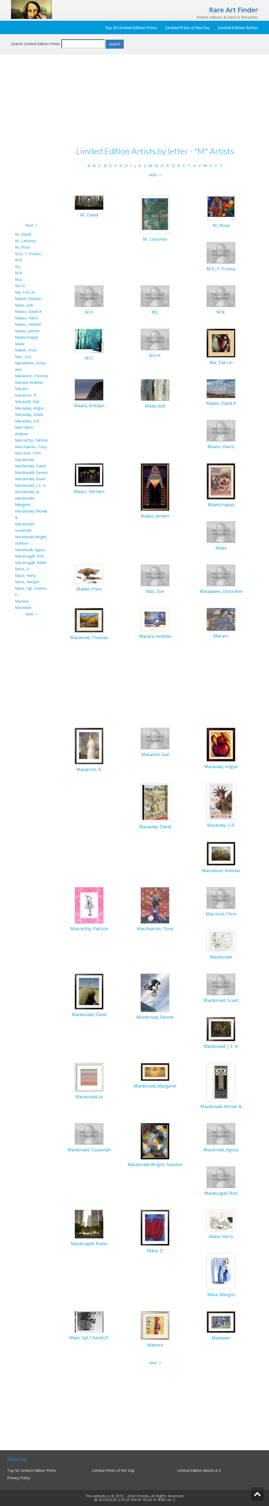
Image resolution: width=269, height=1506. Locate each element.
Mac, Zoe (23, 356)
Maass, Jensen (27, 330)
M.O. (19, 279)
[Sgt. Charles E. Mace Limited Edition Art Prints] (89, 1321)
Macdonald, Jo (27, 491)
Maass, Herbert (28, 324)
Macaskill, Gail (27, 401)
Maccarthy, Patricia (31, 440)
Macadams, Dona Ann (221, 591)
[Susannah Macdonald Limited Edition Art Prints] (89, 1133)
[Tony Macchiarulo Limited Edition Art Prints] (155, 904)
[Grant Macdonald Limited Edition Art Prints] (221, 983)
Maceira (22, 601)
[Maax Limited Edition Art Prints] (221, 531)
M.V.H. (20, 285)
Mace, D (22, 568)
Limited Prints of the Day (187, 27)
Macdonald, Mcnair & (221, 1106)
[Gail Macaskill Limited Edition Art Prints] (155, 738)
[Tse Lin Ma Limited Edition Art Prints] (221, 342)
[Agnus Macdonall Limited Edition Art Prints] (221, 1133)
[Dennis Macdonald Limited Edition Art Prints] (155, 992)
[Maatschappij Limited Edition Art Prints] (221, 481)
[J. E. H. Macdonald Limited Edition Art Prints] (221, 1028)
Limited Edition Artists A (197, 1470)
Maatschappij (26, 337)
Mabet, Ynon (26, 350)
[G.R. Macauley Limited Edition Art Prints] (221, 801)
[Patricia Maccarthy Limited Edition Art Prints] (89, 904)
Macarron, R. (26, 395)
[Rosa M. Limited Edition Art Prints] (221, 207)
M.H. (19, 259)
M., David (23, 234)
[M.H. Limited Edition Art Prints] (89, 295)
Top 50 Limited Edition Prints (131, 27)
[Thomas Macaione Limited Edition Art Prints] (89, 619)
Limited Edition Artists (238, 27)
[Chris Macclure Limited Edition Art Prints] (221, 897)
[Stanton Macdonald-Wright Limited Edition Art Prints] (155, 1140)
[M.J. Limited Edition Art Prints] (155, 295)
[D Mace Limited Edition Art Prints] (155, 1227)
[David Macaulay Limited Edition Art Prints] (155, 802)
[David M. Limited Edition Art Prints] (89, 202)
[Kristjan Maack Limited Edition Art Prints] (89, 389)
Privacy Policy (18, 1477)
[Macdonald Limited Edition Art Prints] (221, 940)
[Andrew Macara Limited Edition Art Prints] (155, 619)
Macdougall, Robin (30, 562)
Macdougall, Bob (29, 555)
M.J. (18, 266)
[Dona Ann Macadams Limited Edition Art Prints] (221, 574)
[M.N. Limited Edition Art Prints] (221, 295)
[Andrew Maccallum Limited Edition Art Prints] (221, 853)
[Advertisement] (31, 143)
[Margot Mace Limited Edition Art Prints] (221, 1270)
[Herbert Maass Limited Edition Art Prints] (89, 474)
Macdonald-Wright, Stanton (155, 1164)
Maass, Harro (26, 317)
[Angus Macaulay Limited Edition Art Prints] (221, 744)
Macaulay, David (29, 414)
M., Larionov (25, 240)
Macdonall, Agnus (30, 549)
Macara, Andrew (29, 382)
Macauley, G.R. (27, 420)
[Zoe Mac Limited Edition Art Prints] (155, 574)
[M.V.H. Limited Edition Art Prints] (155, 339)
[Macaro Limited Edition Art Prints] (221, 619)
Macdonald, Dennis (31, 472)
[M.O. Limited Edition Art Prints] (89, 340)
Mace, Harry (25, 575)
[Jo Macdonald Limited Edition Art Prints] (89, 1076)
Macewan (23, 607)
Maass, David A (28, 311)
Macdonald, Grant (30, 478)
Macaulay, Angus (29, 408)
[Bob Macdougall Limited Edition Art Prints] (221, 1176)
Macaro (21, 388)
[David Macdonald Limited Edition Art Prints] (89, 991)
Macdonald (24, 459)
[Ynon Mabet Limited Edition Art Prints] (89, 573)
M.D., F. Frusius (28, 253)
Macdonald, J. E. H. (30, 485)
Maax (19, 343)
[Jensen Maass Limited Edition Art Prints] (155, 486)
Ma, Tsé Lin (25, 292)
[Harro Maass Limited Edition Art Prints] (221, 430)
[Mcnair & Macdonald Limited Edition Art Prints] (221, 1081)
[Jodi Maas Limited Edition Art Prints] (155, 389)
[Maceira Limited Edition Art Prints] (155, 1325)
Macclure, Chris (28, 453)
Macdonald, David (30, 465)
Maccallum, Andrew (221, 870)
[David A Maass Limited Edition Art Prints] (221, 388)
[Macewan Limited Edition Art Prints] (221, 1321)
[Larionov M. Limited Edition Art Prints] (155, 214)
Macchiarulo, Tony (30, 446)
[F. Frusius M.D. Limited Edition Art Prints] (221, 252)
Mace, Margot (27, 581)
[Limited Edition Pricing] (31, 9)
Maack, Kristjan (28, 298)
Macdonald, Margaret (155, 1086)
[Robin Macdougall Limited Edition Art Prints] (89, 1223)
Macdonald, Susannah (89, 1150)
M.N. (19, 272)
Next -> (31, 225)
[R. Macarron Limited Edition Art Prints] (89, 745)
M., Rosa (22, 247)
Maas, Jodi (24, 305)
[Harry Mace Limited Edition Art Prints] (221, 1220)
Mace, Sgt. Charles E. (89, 1338)
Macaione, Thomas (31, 375)
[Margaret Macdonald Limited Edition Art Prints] (155, 1071)
